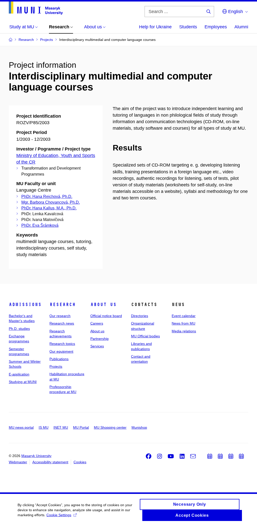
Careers (96, 323)
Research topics (62, 344)
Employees (216, 26)
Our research (60, 316)
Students (188, 26)
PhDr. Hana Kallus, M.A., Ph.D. (49, 208)
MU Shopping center (110, 427)
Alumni (241, 26)
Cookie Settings (58, 515)
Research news (61, 323)
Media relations (184, 331)
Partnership (99, 339)
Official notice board (106, 316)
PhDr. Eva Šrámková (39, 225)
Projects (55, 366)
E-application (19, 374)
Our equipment (61, 351)
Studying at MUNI (23, 382)
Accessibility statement (50, 462)
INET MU (60, 427)
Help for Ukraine (155, 26)
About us (103, 304)
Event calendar (184, 316)
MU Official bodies (145, 336)
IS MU (43, 427)
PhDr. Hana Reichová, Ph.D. (46, 196)
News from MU (183, 323)
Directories (139, 316)
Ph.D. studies (19, 329)
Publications (59, 359)
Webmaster (18, 462)
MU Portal (81, 427)
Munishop (139, 427)
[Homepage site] (36, 8)
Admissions (25, 304)
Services (97, 346)
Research (62, 304)
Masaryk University (36, 456)
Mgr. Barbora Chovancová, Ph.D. (50, 202)
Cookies (80, 462)
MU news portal (21, 427)
